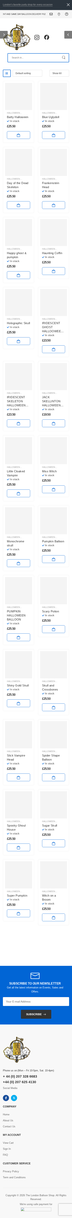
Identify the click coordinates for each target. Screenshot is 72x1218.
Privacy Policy (11, 1171)
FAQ (67, 14)
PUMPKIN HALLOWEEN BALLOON (16, 615)
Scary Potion (50, 611)
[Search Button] (64, 58)
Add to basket (18, 135)
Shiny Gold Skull (18, 685)
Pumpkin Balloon (53, 541)
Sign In (7, 1148)
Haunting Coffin (52, 253)
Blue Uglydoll (50, 117)
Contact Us (53, 14)
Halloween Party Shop (20, 821)
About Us (8, 1120)
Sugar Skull (49, 825)
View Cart (8, 1142)
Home (6, 1114)
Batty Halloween (17, 117)
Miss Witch (49, 471)
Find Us (61, 14)
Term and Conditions (14, 1177)
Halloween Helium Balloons (23, 113)
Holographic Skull (18, 323)
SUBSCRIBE (34, 1014)
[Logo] (17, 37)
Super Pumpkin (17, 895)
